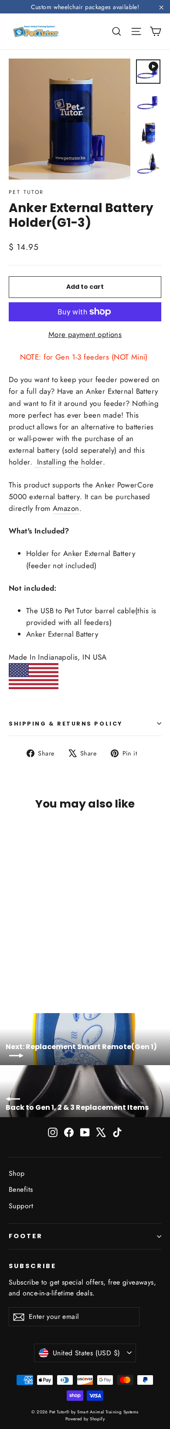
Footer (26, 1236)
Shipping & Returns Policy (65, 723)
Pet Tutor (26, 192)
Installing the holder (68, 462)
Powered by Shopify (85, 1419)
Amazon (66, 508)
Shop (17, 1173)
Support (21, 1206)
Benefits (21, 1189)
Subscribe (32, 1266)
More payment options (85, 334)
